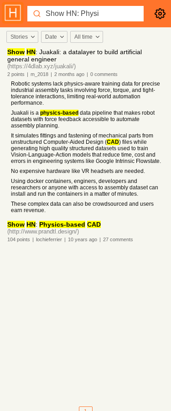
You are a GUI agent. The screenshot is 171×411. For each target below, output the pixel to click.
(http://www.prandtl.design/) (43, 231)
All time (83, 37)
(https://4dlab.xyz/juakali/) (41, 66)
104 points (18, 239)
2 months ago (69, 74)
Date (51, 37)
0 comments (104, 74)
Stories (19, 37)
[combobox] (21, 37)
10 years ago (82, 239)
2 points (16, 74)
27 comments (118, 239)
